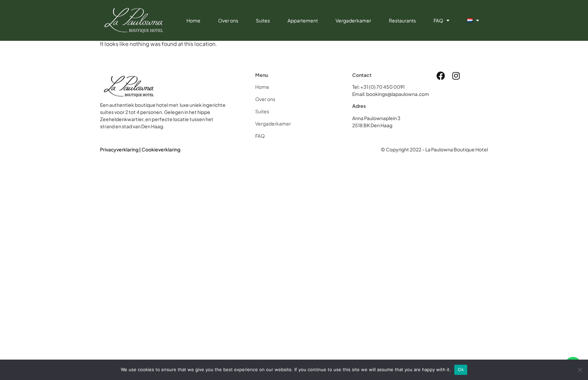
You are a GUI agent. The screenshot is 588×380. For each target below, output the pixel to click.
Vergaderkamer (353, 20)
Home (193, 20)
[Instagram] (456, 75)
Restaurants (402, 20)
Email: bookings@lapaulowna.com (390, 94)
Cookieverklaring (161, 149)
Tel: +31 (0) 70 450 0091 (378, 87)
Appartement (303, 20)
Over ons (228, 20)
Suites (263, 20)
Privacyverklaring (119, 149)
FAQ (438, 20)
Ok (461, 369)
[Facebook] (441, 75)
